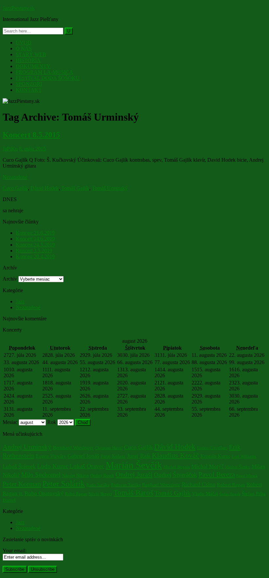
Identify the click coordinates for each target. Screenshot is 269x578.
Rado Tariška (98, 484)
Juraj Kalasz (113, 456)
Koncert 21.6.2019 (35, 233)
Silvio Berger (100, 493)
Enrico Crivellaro (212, 447)
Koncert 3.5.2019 (34, 250)
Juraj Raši (139, 455)
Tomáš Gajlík (75, 188)
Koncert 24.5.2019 (35, 244)
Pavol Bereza (216, 474)
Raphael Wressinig (161, 484)
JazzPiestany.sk (18, 8)
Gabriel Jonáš (83, 456)
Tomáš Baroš (133, 492)
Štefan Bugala (229, 494)
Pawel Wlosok (247, 475)
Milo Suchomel (40, 474)
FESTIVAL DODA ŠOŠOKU (48, 78)
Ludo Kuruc (52, 466)
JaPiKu (10, 148)
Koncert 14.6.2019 (35, 239)
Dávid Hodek (45, 188)
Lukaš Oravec (87, 466)
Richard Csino (198, 484)
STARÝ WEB (31, 54)
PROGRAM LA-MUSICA (44, 72)
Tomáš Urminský (110, 188)
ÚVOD (23, 42)
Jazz (20, 301)
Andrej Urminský (27, 447)
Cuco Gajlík (15, 188)
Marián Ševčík (134, 465)
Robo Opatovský (44, 493)
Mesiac (10, 422)
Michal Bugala (176, 466)
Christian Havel (109, 447)
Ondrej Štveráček (175, 474)
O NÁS (24, 48)
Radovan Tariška (126, 484)
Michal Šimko (237, 466)
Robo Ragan (76, 493)
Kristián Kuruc (215, 456)
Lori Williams (244, 456)
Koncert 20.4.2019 (35, 256)
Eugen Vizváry (51, 456)
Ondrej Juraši (134, 474)
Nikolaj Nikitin (75, 475)
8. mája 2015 (32, 148)
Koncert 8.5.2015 (31, 134)
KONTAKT (29, 90)
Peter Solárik (63, 483)
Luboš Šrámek (19, 466)
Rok (51, 422)
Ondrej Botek (102, 475)
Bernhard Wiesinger (73, 447)
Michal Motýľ (207, 466)
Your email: (15, 550)
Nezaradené (15, 177)
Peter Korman (22, 484)
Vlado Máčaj (205, 493)
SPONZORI (29, 84)
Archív (10, 279)
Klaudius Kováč (175, 455)
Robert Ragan (231, 484)
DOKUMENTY (33, 66)
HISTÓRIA (28, 60)
